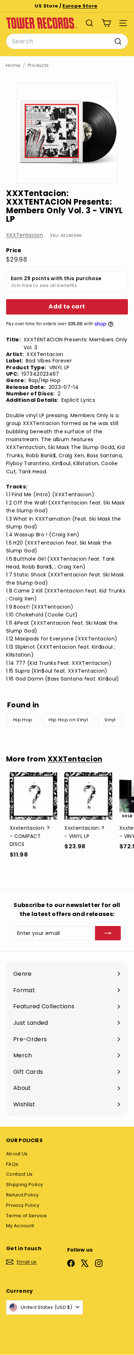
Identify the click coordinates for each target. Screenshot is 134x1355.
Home (13, 65)
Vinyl (110, 720)
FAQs (12, 1164)
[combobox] (67, 41)
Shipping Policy (24, 1184)
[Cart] (106, 23)
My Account (20, 1225)
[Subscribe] (108, 933)
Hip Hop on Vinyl (68, 720)
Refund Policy (22, 1194)
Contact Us (19, 1174)
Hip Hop (22, 720)
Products (38, 65)
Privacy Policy (22, 1205)
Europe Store (80, 6)
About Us (17, 1153)
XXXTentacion (24, 235)
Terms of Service (26, 1215)
